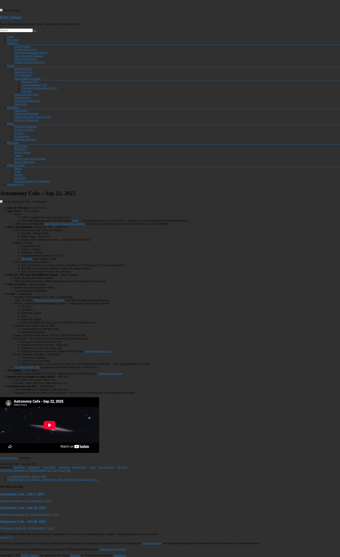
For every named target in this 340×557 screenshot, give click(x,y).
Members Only (15, 184)
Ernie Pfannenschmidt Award (30, 52)
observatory (49, 467)
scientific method (151, 543)
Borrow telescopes (24, 161)
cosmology (34, 467)
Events (11, 65)
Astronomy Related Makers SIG (39, 88)
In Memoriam (21, 136)
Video (17, 171)
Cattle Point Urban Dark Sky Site (33, 116)
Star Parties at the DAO (27, 100)
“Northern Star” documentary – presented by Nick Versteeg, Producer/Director (52, 479)
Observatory (21, 110)
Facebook (19, 178)
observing (64, 467)
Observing (13, 107)
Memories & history (25, 139)
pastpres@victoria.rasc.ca (98, 351)
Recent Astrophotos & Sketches (32, 181)
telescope (122, 467)
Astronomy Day (23, 68)
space (93, 467)
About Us (12, 42)
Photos (18, 168)
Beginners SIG (29, 81)
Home (10, 36)
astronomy (19, 467)
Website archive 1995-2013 (29, 62)
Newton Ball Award (25, 49)
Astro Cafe (65, 470)
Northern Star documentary (49, 300)
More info (26, 258)
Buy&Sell (19, 149)
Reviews (19, 133)
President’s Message (25, 126)
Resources (13, 142)
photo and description (110, 373)
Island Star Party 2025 (26, 94)
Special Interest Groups (27, 78)
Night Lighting (22, 152)
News (10, 123)
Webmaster (6, 470)
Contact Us (6, 537)
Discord (18, 174)
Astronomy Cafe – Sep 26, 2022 (23, 507)
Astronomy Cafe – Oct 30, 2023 (23, 521)
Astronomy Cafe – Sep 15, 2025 (27, 476)
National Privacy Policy (113, 549)
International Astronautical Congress (64, 223)
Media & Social (16, 165)
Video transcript (9, 457)
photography (80, 467)
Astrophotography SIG (34, 84)
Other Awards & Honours (28, 55)
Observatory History (25, 59)
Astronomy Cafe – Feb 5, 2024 (22, 494)
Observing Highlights (26, 113)
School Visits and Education (30, 158)
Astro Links (20, 145)
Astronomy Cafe (23, 71)
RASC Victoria (11, 17)
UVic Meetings (22, 75)
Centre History (22, 46)
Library (18, 155)
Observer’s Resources (26, 120)
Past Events (20, 104)
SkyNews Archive (24, 129)
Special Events (22, 97)
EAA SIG (26, 91)
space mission (106, 467)
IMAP (75, 220)
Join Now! (13, 39)
